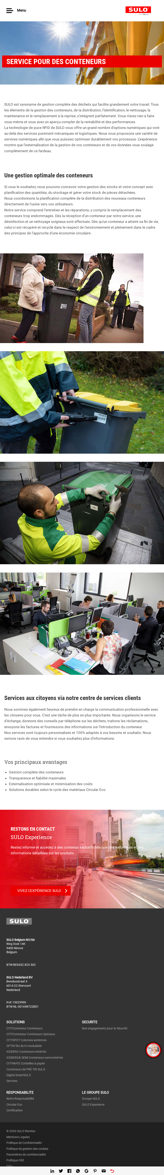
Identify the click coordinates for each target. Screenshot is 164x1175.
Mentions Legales (18, 1137)
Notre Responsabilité (20, 1098)
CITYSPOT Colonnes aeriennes (26, 1040)
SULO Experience (93, 1104)
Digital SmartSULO (18, 1075)
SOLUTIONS (15, 1022)
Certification (14, 1110)
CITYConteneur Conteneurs (24, 1028)
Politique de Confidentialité (24, 1142)
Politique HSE (15, 1160)
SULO (142, 10)
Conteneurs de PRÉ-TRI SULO (25, 1069)
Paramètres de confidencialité (26, 1154)
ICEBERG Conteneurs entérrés (26, 1051)
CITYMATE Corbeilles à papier (25, 1063)
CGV (9, 1166)
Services (11, 1081)
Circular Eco (14, 1104)
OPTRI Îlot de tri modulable (24, 1046)
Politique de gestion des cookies (27, 1148)
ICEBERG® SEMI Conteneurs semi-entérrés (34, 1057)
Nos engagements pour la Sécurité (104, 1028)
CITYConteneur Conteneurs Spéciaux (30, 1034)
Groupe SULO (91, 1098)
